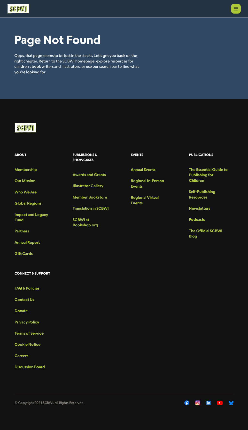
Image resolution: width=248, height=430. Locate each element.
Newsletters (199, 208)
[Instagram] (197, 402)
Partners (22, 231)
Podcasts (197, 219)
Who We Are (26, 192)
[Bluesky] (231, 403)
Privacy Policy (27, 322)
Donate (21, 310)
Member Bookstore (90, 197)
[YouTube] (220, 403)
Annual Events (143, 169)
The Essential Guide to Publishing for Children (208, 175)
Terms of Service (29, 333)
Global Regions (28, 203)
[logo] (18, 9)
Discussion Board (30, 366)
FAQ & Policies (27, 288)
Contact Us (24, 299)
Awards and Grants (89, 174)
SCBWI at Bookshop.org (85, 222)
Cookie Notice (27, 344)
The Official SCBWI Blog (205, 233)
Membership (26, 169)
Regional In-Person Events (147, 183)
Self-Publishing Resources (202, 194)
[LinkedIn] (208, 403)
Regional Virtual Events (145, 200)
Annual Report (27, 242)
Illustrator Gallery (88, 185)
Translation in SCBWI (91, 208)
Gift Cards (24, 253)
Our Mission (25, 180)
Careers (21, 355)
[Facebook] (186, 402)
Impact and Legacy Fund (31, 217)
